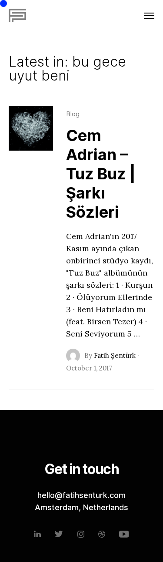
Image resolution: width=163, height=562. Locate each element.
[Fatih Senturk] (17, 15)
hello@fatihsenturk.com (81, 495)
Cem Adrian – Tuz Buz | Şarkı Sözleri (101, 174)
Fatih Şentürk (115, 355)
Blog (73, 114)
